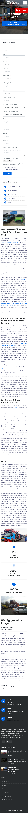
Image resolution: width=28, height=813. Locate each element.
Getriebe (6, 90)
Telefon (5, 140)
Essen (23, 24)
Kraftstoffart (7, 75)
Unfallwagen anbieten (8, 266)
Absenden (7, 173)
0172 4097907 (22, 10)
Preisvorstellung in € (9, 97)
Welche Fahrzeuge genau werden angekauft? (11, 687)
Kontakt (6, 792)
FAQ (5, 789)
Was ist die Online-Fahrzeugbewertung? (8, 628)
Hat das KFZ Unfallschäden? (11, 111)
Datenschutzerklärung (11, 169)
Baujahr (5, 61)
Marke (5, 47)
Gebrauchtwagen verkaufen (10, 242)
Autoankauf (14, 22)
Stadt (5, 119)
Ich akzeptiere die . (12, 168)
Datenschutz (8, 800)
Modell (5, 54)
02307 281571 (11, 198)
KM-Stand (6, 68)
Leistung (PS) (7, 83)
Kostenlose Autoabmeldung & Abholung (14, 769)
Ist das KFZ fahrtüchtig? (10, 104)
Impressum (7, 796)
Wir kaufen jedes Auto (8, 369)
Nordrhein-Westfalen (12, 24)
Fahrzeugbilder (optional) (10, 158)
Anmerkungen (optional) (10, 147)
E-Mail (5, 133)
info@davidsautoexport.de (15, 720)
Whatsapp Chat (13, 190)
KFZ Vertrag (4, 490)
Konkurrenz (23, 279)
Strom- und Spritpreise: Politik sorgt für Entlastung (17, 760)
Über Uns (6, 781)
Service (16, 407)
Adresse (5, 126)
